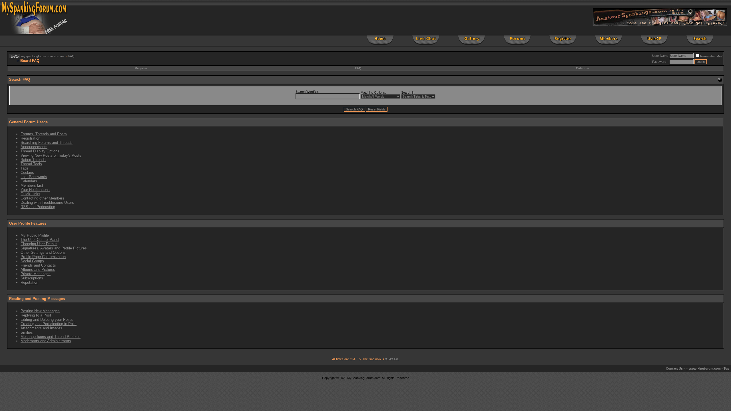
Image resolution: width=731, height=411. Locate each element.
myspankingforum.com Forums (43, 56)
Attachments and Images (41, 328)
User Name (660, 55)
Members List (32, 185)
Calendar (582, 68)
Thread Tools (31, 164)
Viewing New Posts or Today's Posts (51, 155)
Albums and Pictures (38, 269)
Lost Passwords (34, 177)
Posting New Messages (40, 311)
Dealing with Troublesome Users (47, 202)
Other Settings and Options (43, 252)
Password (659, 61)
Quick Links (30, 194)
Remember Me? (711, 56)
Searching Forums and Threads (47, 142)
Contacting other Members (42, 198)
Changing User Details (39, 244)
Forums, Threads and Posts (44, 134)
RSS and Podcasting (38, 207)
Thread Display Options (40, 151)
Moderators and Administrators (46, 341)
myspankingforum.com (703, 368)
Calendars (29, 181)
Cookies (27, 172)
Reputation (29, 282)
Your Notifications (35, 190)
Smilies (27, 332)
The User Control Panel (40, 239)
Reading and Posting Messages (37, 299)
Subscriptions (32, 278)
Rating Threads (33, 160)
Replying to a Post (36, 315)
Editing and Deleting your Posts (47, 319)
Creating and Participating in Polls (49, 324)
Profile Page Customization (43, 257)
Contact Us (674, 368)
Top (726, 368)
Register (141, 68)
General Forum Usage (28, 122)
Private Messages (36, 274)
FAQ (71, 56)
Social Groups (32, 261)
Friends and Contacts (38, 265)
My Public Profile (35, 235)
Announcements (34, 147)
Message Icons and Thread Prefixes (51, 337)
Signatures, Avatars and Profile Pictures (54, 248)
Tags (25, 168)
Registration (30, 138)
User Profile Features (27, 223)
